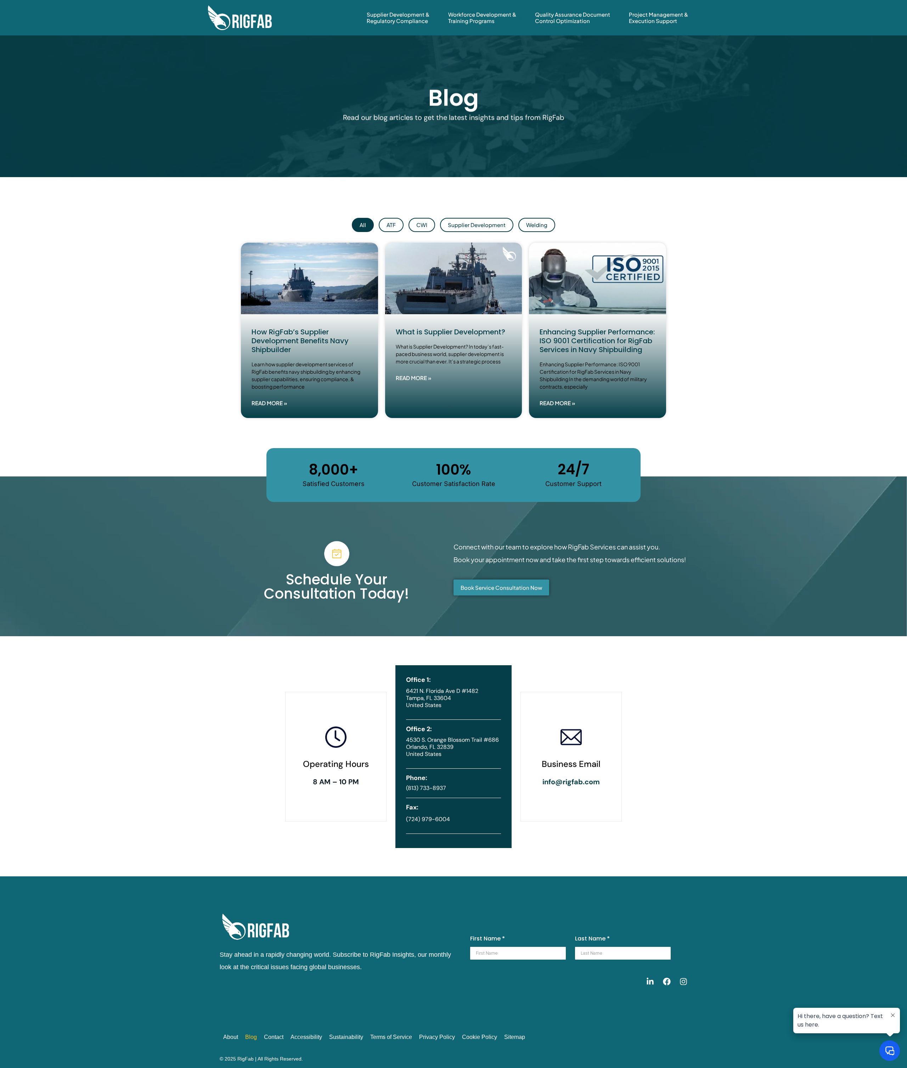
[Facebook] (667, 981)
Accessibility (306, 1037)
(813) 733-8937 (426, 788)
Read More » (269, 403)
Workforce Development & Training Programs (482, 17)
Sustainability (346, 1037)
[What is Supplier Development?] (453, 278)
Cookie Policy (479, 1037)
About (230, 1037)
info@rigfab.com (571, 781)
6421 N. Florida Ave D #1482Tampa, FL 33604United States (442, 698)
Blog (251, 1037)
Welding (536, 224)
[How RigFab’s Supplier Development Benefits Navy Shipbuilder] (309, 278)
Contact (273, 1037)
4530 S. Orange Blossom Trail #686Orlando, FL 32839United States (452, 747)
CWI (421, 224)
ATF (391, 224)
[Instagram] (683, 981)
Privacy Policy (437, 1037)
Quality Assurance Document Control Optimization (572, 17)
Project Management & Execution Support (658, 17)
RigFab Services (592, 547)
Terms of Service (391, 1037)
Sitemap (514, 1037)
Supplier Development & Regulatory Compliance (398, 17)
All (363, 224)
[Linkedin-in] (650, 981)
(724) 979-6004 (428, 819)
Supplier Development (477, 224)
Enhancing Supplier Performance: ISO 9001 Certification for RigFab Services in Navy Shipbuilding (597, 341)
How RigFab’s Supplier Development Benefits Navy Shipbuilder (300, 341)
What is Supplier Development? (451, 332)
